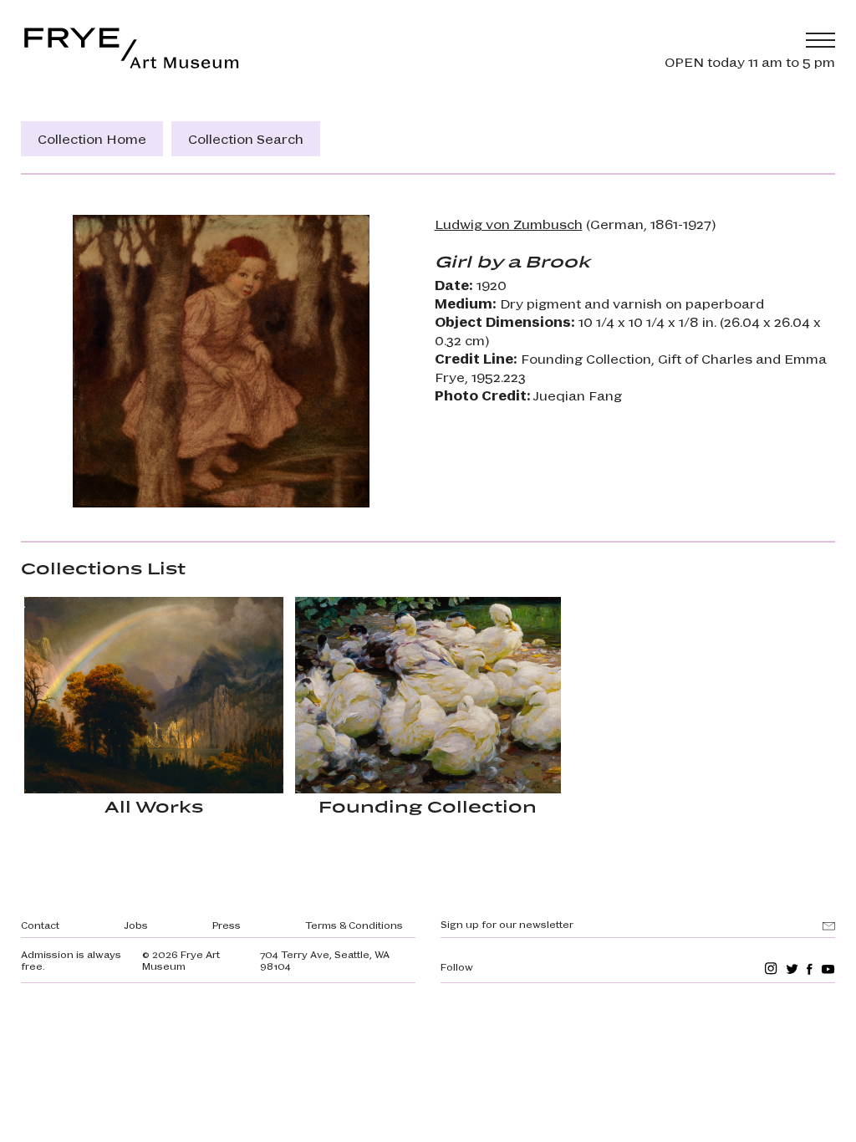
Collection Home (92, 138)
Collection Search (245, 138)
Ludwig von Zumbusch (509, 224)
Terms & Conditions (354, 924)
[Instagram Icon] (771, 968)
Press (226, 924)
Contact (40, 924)
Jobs (136, 924)
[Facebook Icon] (810, 968)
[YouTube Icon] (828, 968)
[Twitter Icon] (792, 968)
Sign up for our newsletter (507, 924)
